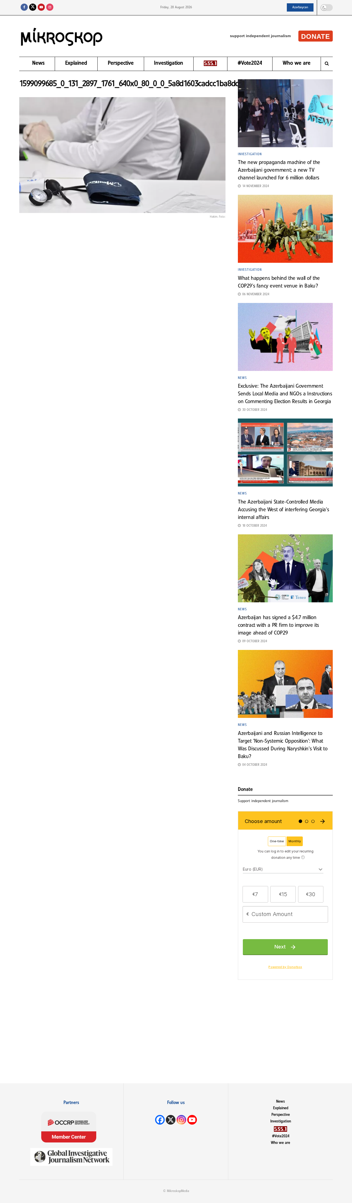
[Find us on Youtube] (41, 7)
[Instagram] (181, 1120)
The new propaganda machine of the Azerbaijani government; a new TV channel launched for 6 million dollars (279, 170)
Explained (76, 63)
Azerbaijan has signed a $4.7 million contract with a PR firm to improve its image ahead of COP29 (278, 625)
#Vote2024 (250, 63)
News (38, 63)
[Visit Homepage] (62, 36)
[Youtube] (192, 1120)
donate (315, 36)
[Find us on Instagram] (49, 7)
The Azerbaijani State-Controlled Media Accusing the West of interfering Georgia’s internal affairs (283, 510)
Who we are (296, 63)
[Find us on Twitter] (32, 7)
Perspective (121, 63)
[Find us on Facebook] (24, 7)
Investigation (168, 63)
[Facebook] (160, 1120)
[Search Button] (327, 64)
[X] (170, 1120)
